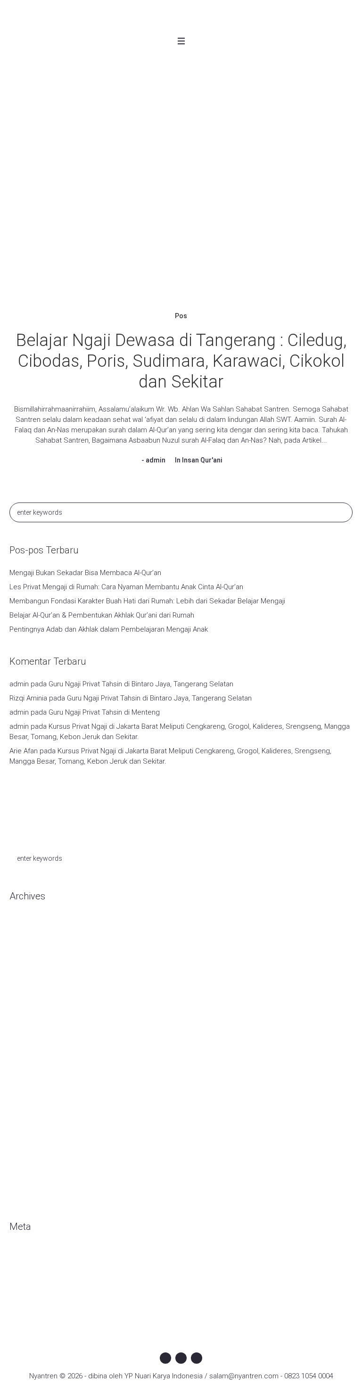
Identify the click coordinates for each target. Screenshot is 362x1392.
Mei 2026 (23, 954)
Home (133, 119)
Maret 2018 (27, 1194)
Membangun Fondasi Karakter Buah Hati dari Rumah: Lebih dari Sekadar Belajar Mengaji (147, 601)
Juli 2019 (23, 1095)
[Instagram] (181, 1358)
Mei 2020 (23, 968)
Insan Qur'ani (202, 460)
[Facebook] (165, 1358)
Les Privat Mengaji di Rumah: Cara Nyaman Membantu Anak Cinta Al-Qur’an (126, 587)
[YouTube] (196, 1358)
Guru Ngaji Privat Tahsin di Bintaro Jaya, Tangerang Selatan (141, 684)
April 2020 (24, 982)
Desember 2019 (34, 1025)
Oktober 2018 (30, 1152)
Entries (28, 1270)
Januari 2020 (29, 1010)
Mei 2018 (23, 1180)
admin (155, 460)
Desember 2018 (34, 1138)
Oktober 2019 (30, 1053)
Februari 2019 (30, 1109)
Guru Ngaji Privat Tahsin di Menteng (104, 712)
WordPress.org (33, 1298)
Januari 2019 (29, 1124)
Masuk (19, 1256)
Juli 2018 (23, 1166)
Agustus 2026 (30, 926)
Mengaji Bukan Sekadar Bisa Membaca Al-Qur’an (85, 572)
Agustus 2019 (30, 1081)
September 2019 (36, 1067)
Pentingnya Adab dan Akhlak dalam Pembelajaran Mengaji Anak (108, 629)
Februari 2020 (30, 996)
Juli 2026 (23, 940)
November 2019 (34, 1039)
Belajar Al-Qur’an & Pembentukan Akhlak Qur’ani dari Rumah (101, 615)
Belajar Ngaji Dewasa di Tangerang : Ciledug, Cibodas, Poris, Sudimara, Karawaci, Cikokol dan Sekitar (181, 361)
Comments (34, 1284)
